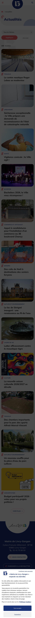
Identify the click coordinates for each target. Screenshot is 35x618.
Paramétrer (17, 614)
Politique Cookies (25, 602)
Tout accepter (17, 608)
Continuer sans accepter (26, 571)
